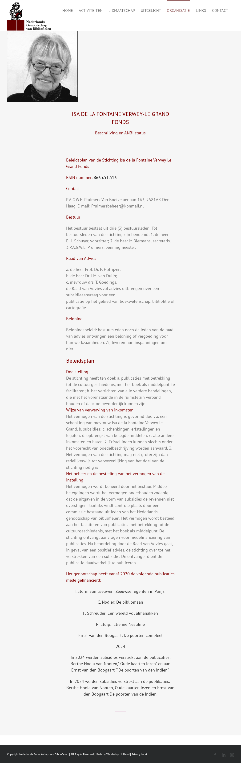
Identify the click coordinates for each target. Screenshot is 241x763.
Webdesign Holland (117, 754)
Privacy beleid (140, 754)
